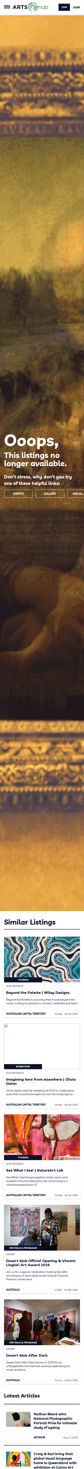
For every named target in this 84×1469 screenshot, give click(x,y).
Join (64, 7)
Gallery (50, 494)
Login (76, 7)
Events (18, 494)
